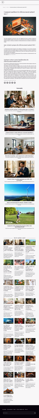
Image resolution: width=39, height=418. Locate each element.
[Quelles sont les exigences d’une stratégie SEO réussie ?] (8, 340)
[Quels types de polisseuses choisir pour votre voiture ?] (8, 374)
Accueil (4, 7)
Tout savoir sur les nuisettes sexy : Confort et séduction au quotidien (8, 307)
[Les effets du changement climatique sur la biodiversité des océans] (8, 320)
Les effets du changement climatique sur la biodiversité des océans (8, 327)
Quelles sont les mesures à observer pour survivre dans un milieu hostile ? (30, 347)
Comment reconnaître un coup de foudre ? (30, 364)
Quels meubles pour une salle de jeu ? (30, 325)
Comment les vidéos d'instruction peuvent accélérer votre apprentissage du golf (19, 226)
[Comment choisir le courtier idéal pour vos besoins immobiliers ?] (19, 122)
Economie (4, 409)
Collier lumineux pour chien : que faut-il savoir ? (8, 364)
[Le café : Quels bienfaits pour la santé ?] (30, 374)
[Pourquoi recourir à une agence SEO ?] (19, 358)
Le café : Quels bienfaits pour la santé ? (29, 380)
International (9, 409)
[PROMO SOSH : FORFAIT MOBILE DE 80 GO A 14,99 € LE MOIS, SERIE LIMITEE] (19, 320)
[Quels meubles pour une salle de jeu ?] (30, 320)
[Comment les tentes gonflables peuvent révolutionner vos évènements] (19, 282)
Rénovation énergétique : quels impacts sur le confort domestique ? (19, 155)
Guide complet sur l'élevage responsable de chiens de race (30, 268)
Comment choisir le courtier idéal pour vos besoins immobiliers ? (19, 132)
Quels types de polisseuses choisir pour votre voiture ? (8, 380)
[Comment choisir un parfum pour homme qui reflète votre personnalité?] (19, 169)
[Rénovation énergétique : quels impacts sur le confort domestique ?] (19, 145)
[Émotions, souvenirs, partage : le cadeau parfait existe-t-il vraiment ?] (19, 99)
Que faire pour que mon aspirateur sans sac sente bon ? (19, 380)
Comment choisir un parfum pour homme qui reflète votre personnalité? (19, 179)
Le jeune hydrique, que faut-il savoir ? (19, 345)
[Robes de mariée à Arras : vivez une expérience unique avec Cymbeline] (30, 282)
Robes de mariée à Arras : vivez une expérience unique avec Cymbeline (30, 288)
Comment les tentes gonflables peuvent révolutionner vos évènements (19, 288)
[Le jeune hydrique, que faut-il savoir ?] (19, 340)
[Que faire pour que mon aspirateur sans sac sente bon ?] (19, 374)
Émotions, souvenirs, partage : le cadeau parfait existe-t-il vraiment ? (19, 109)
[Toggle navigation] (2, 2)
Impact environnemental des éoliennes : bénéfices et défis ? (19, 202)
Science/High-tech (20, 409)
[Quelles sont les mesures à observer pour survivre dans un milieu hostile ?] (30, 340)
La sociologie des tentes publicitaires (8, 395)
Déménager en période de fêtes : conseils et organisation (30, 307)
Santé (14, 409)
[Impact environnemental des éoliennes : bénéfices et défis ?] (19, 192)
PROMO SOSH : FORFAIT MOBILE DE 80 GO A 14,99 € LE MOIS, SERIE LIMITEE (19, 327)
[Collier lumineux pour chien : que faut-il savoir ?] (8, 358)
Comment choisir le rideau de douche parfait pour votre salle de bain (19, 307)
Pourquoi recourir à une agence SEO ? (19, 363)
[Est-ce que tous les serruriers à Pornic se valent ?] (19, 262)
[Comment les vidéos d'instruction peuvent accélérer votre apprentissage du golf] (19, 215)
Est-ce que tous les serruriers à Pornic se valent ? (19, 268)
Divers (8, 7)
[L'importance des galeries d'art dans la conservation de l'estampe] (8, 282)
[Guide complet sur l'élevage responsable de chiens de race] (30, 262)
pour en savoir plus (12, 54)
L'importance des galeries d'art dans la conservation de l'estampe (8, 288)
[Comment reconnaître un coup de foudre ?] (30, 358)
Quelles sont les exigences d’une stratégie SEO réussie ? (7, 347)
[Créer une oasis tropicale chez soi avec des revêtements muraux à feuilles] (8, 262)
